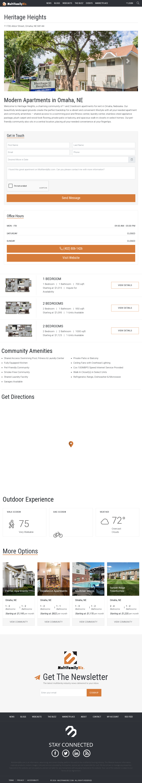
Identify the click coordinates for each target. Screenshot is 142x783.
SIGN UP (95, 693)
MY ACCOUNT (113, 717)
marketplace (101, 3)
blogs (57, 3)
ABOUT (84, 717)
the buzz (79, 3)
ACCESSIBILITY (33, 780)
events (89, 3)
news (48, 3)
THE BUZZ (52, 717)
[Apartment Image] (19, 579)
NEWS (11, 717)
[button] (14, 61)
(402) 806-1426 (73, 248)
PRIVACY (20, 780)
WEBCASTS (37, 717)
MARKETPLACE (68, 717)
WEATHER (104, 512)
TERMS (11, 780)
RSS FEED (129, 717)
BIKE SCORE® (59, 512)
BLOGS (23, 717)
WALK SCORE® (14, 512)
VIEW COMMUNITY (19, 622)
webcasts (67, 3)
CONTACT (97, 717)
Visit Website (71, 258)
